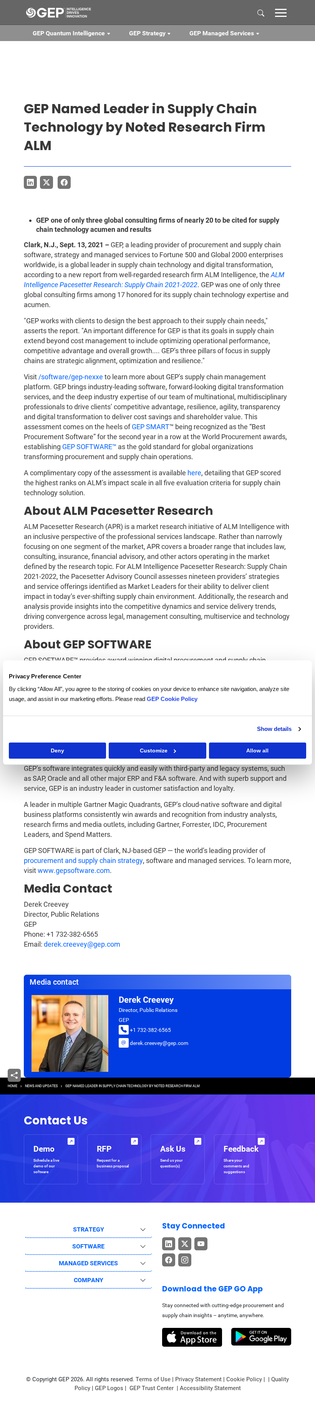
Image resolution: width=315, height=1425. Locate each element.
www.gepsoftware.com (74, 870)
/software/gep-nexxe (70, 377)
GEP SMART (150, 427)
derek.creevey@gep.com (82, 944)
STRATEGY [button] (88, 1229)
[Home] (58, 12)
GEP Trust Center (152, 1388)
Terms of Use (153, 1379)
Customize (153, 750)
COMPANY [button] (88, 1280)
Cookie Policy (244, 1379)
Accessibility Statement (210, 1388)
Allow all (257, 750)
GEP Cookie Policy (172, 699)
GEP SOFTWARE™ (89, 447)
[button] (281, 12)
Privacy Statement (198, 1379)
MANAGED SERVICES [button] (88, 1263)
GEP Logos (109, 1388)
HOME (12, 1086)
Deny (57, 750)
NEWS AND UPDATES (41, 1086)
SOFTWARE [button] (88, 1246)
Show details (274, 729)
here (194, 473)
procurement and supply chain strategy (83, 860)
